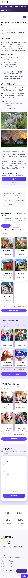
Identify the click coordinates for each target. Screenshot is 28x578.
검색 (24, 16)
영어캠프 (20, 546)
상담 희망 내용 (5, 477)
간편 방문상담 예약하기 (14, 310)
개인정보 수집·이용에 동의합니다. (15, 491)
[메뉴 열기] (25, 2)
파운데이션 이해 (15, 226)
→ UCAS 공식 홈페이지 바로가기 (9, 108)
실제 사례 (5, 233)
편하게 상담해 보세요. (14, 374)
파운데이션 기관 (6, 226)
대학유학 (4, 546)
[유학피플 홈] (5, 2)
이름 (3, 464)
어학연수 (9, 546)
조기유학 (15, 546)
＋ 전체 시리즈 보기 (8, 204)
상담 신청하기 (14, 495)
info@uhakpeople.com (7, 569)
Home (2, 9)
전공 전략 (19, 229)
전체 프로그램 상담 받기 (14, 438)
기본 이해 (5, 229)
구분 (3, 458)
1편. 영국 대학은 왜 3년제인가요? (11, 195)
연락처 (4, 471)
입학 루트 (12, 229)
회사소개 (3, 570)
